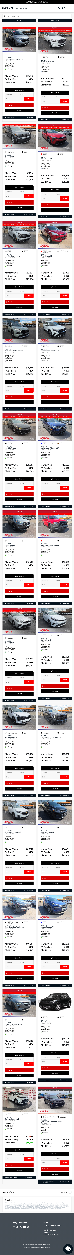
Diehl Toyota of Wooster (12, 1177)
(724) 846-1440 (30, 117)
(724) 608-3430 (52, 1226)
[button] (34, 39)
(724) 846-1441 (65, 1181)
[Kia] (7, 8)
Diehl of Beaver (10, 117)
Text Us (10, 105)
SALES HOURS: (31, 2)
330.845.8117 (30, 1177)
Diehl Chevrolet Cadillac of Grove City (47, 1182)
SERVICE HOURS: (43, 2)
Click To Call (19, 110)
